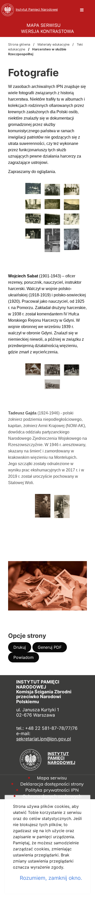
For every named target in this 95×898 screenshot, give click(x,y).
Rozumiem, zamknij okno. (51, 878)
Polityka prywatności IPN (52, 790)
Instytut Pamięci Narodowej (37, 9)
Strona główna (19, 44)
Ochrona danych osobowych (52, 796)
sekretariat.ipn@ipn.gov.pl (43, 738)
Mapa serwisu (52, 778)
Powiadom (26, 658)
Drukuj (22, 648)
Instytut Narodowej (61, 758)
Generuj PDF (52, 648)
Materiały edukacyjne (53, 44)
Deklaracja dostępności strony (52, 784)
